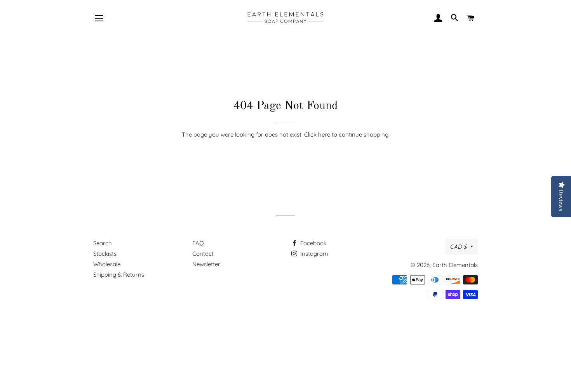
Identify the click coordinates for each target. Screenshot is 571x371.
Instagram (313, 253)
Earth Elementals (455, 265)
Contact (203, 253)
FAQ (198, 243)
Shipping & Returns (118, 274)
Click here (317, 134)
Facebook (313, 243)
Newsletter (206, 264)
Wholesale (106, 264)
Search (102, 243)
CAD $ (458, 246)
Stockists (105, 253)
